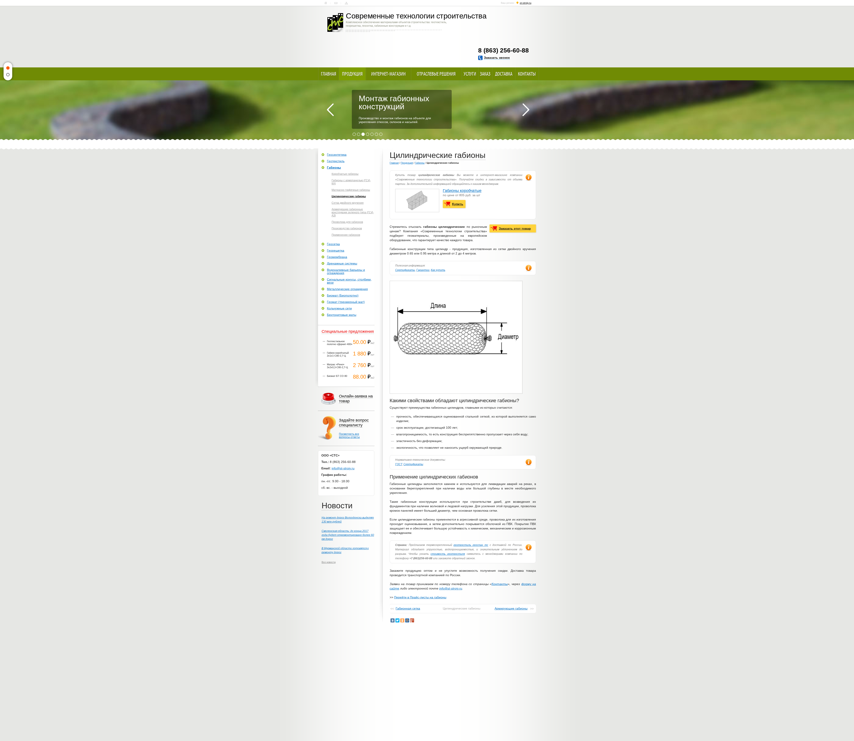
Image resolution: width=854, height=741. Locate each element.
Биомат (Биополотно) (343, 295)
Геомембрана (337, 256)
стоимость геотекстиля (448, 553)
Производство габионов (347, 228)
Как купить (438, 270)
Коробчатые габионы (345, 174)
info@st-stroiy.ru (450, 588)
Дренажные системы (342, 263)
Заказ (485, 74)
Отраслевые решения (436, 74)
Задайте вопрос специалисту (354, 422)
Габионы (420, 163)
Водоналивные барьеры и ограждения (346, 271)
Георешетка (335, 250)
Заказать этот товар (515, 228)
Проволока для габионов (347, 222)
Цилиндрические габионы (349, 196)
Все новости (329, 562)
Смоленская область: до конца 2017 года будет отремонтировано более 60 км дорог (348, 535)
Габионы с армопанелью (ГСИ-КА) (351, 182)
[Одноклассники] (402, 620)
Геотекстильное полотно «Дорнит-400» (339, 342)
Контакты (335, 3)
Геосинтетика (336, 154)
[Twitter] (397, 620)
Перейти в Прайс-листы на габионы (420, 597)
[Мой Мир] (407, 620)
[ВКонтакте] (393, 620)
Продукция (352, 74)
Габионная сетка (408, 608)
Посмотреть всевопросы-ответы (349, 435)
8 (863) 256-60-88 (503, 50)
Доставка (503, 74)
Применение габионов (346, 234)
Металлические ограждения (347, 289)
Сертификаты (405, 270)
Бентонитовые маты (341, 314)
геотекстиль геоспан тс (470, 545)
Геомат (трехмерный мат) (346, 301)
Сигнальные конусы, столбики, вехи (349, 281)
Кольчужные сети (339, 308)
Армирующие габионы (511, 608)
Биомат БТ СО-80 (337, 376)
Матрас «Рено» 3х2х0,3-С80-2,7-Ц (337, 366)
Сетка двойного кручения (348, 202)
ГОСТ (398, 464)
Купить (457, 204)
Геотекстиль (335, 161)
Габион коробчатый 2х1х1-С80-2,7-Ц (338, 354)
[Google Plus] (412, 620)
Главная (325, 3)
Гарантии (422, 270)
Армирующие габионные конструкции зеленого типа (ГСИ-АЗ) (353, 212)
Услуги (470, 74)
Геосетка (333, 244)
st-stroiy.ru (525, 3)
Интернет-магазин (388, 74)
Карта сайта (346, 3)
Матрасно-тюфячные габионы (351, 190)
